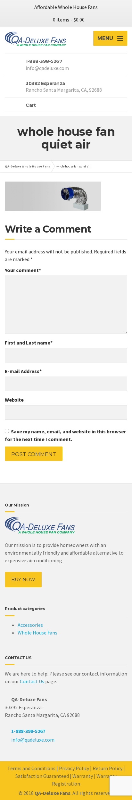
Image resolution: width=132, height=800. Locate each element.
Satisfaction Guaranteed (42, 776)
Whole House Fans (37, 632)
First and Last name (29, 342)
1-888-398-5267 (28, 731)
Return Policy (107, 768)
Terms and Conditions (31, 768)
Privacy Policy (74, 768)
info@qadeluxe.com (32, 739)
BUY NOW (23, 580)
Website (14, 399)
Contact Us (32, 681)
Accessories (30, 625)
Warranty (82, 776)
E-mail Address (23, 371)
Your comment (23, 270)
